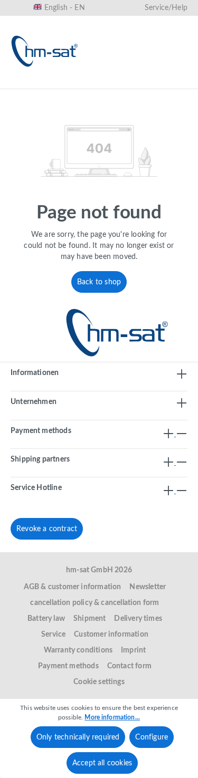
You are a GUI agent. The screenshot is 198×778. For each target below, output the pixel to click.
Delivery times (138, 618)
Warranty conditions (78, 650)
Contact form (129, 666)
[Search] (74, 83)
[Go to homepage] (45, 51)
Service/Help (166, 8)
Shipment (89, 618)
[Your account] (142, 83)
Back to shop (99, 282)
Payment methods (68, 666)
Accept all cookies (102, 763)
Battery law (46, 618)
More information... (112, 717)
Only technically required (78, 737)
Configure (151, 737)
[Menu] (22, 83)
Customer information (111, 634)
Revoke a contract (46, 529)
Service (53, 634)
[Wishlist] (108, 83)
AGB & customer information (72, 587)
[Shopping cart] (175, 83)
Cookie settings (99, 682)
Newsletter (147, 587)
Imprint (133, 650)
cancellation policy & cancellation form (94, 603)
